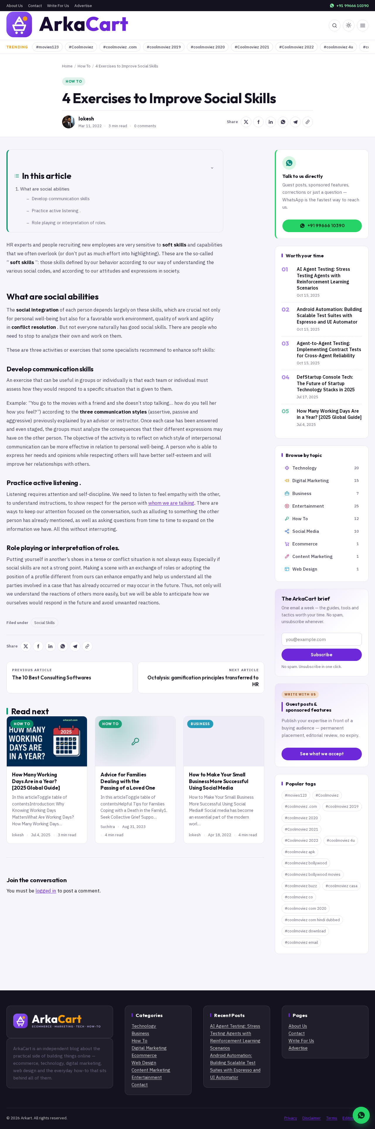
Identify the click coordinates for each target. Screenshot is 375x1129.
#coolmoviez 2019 (164, 47)
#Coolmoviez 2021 (252, 47)
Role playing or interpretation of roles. (69, 222)
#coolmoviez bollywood (306, 863)
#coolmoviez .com (120, 47)
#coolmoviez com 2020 (305, 908)
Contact (35, 5)
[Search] (334, 25)
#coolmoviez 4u (338, 47)
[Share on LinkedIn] (270, 122)
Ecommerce (144, 1055)
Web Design (144, 1062)
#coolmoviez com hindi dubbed (312, 919)
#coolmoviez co (299, 897)
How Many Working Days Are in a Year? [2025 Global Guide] (36, 781)
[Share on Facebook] (258, 122)
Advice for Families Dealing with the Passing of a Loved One (127, 781)
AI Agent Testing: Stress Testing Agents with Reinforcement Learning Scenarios (323, 278)
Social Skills (44, 622)
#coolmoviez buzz (301, 885)
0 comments (145, 125)
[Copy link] (307, 122)
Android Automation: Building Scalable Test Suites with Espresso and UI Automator (329, 315)
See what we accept (322, 753)
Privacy (290, 1118)
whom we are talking (171, 503)
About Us (14, 5)
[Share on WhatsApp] (283, 122)
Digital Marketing (149, 1048)
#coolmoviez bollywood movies (312, 874)
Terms (331, 1118)
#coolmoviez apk (300, 851)
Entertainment (147, 1077)
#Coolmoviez (81, 47)
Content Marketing (151, 1070)
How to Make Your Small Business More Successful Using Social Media (218, 781)
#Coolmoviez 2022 (296, 47)
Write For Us (58, 5)
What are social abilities (44, 189)
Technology (144, 1026)
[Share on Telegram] (295, 122)
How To (84, 66)
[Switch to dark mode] (348, 25)
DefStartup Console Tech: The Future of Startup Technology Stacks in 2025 (326, 383)
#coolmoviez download (305, 931)
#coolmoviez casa (341, 885)
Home (67, 66)
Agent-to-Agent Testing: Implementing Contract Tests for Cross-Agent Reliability (329, 349)
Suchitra (107, 826)
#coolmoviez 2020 (208, 47)
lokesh (86, 118)
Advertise (83, 5)
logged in (45, 890)
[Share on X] (246, 122)
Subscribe (322, 654)
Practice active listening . (56, 210)
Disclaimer (311, 1118)
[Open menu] (363, 25)
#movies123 (47, 47)
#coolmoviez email (301, 942)
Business (200, 724)
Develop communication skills (61, 198)
